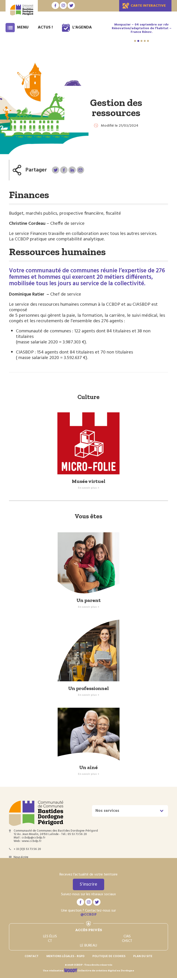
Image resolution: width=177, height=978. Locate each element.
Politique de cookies (108, 956)
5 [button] (148, 41)
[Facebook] (64, 170)
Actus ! (45, 27)
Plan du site (142, 956)
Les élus (50, 936)
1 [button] (135, 41)
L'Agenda (82, 27)
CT (50, 941)
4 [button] (145, 41)
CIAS (127, 936)
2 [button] (138, 41)
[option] (141, 28)
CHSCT (127, 941)
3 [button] (141, 41)
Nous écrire (21, 857)
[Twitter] (55, 170)
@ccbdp (88, 914)
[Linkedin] (72, 170)
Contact (31, 956)
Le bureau (88, 945)
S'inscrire (88, 884)
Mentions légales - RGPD (65, 956)
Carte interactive (148, 6)
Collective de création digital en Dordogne (105, 970)
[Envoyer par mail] (80, 170)
